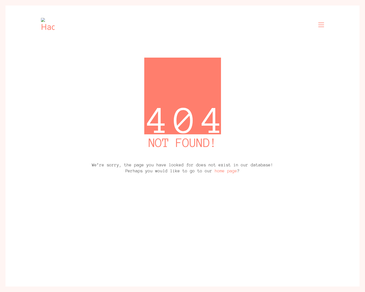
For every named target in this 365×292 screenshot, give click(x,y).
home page (226, 171)
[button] (321, 24)
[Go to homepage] (48, 25)
